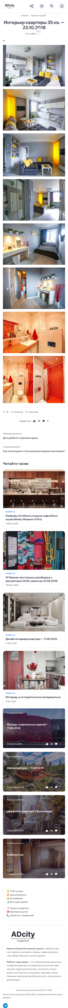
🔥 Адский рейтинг (17, 894)
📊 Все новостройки (17, 901)
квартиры (33, 411)
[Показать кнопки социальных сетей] (32, 6)
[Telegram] (5, 1005)
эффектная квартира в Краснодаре (29, 811)
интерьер (18, 411)
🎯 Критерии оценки (17, 911)
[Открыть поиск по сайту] (52, 6)
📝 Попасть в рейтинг (18, 908)
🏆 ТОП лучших (15, 891)
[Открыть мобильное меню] (62, 6)
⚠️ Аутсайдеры (15, 898)
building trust (15, 854)
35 (7, 411)
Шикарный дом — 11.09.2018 (25, 767)
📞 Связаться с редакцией (20, 915)
